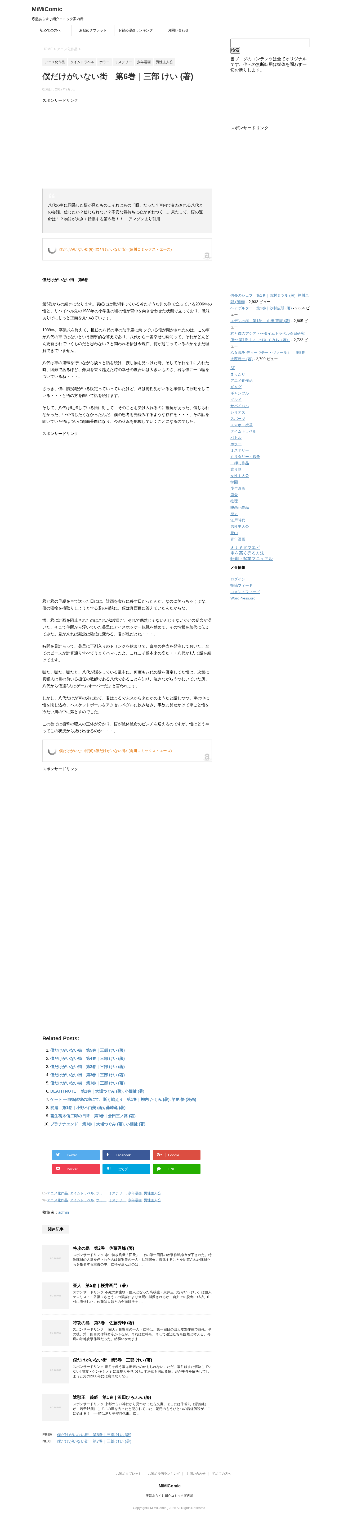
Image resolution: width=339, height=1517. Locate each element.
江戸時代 (237, 520)
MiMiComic (47, 9)
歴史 (234, 514)
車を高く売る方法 (247, 553)
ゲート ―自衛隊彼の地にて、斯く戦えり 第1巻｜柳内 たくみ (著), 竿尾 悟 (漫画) (123, 1099)
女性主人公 (239, 476)
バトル (236, 438)
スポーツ (237, 418)
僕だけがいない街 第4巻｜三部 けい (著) (87, 1058)
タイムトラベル (82, 1193)
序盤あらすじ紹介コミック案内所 (169, 1495)
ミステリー (117, 1193)
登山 (234, 533)
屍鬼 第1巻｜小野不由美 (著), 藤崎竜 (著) (88, 1107)
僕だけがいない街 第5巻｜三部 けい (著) (87, 1050)
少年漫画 (135, 1193)
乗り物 (236, 469)
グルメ (236, 399)
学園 (234, 482)
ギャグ (236, 387)
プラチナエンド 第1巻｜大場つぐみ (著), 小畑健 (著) (97, 1124)
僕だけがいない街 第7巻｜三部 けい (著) (94, 1441)
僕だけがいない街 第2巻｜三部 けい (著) (87, 1066)
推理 (234, 501)
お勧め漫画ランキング (135, 30)
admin (63, 1212)
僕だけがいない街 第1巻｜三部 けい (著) (87, 1083)
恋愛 (234, 495)
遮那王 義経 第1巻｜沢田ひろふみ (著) (112, 1397)
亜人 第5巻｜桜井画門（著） (101, 1285)
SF (232, 368)
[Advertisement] (127, 146)
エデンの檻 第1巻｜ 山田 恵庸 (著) (260, 321)
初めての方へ (50, 30)
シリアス (237, 412)
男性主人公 (152, 1193)
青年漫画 (237, 539)
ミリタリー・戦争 (245, 457)
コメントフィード (245, 592)
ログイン (237, 579)
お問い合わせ (178, 30)
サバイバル (239, 406)
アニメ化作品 (57, 1193)
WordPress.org (243, 598)
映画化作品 (239, 507)
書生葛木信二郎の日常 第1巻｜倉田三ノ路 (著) (93, 1115)
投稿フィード (241, 585)
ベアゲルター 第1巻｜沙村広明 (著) (261, 308)
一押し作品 (239, 463)
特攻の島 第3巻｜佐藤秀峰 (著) (103, 1323)
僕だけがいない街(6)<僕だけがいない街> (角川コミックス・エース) (115, 249)
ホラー (101, 1193)
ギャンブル (239, 393)
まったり (237, 374)
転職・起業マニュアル (251, 558)
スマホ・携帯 (241, 425)
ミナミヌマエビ (245, 547)
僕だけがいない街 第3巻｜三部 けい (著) (87, 1075)
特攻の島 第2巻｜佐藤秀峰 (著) (103, 1248)
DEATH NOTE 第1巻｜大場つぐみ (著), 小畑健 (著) (97, 1091)
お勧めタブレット (93, 30)
